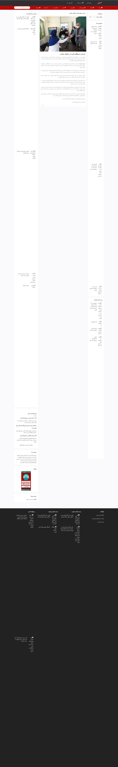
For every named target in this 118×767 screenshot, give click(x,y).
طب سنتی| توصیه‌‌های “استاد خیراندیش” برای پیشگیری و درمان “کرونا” (20, 639)
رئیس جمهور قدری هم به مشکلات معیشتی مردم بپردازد (94, 30)
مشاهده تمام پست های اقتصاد (26, 445)
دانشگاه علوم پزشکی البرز (23, 28)
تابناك (27, 455)
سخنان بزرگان (26, 285)
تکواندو (18, 455)
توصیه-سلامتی (23, 455)
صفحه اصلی (89, 3)
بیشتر (35, 415)
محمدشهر (31, 460)
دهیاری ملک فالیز (28, 458)
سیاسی (22, 458)
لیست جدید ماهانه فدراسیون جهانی (93, 288)
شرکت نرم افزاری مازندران (98, 518)
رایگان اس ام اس (100, 515)
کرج (28, 462)
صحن (20, 458)
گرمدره (25, 462)
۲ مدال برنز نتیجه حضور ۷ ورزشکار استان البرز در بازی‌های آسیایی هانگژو (21, 516)
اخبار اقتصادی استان (32, 413)
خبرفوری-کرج (28, 457)
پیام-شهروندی (25, 460)
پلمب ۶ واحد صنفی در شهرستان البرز (28, 418)
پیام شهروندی (94, 321)
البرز (29, 455)
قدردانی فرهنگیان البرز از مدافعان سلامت (72, 54)
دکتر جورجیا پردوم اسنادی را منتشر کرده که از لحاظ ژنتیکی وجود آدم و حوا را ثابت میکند (66, 528)
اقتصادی (32, 455)
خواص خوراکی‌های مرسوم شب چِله (93, 338)
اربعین (35, 455)
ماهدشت (35, 460)
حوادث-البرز (34, 457)
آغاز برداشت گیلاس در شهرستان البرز (28, 435)
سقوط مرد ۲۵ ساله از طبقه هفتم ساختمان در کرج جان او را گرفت (93, 306)
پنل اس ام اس (101, 522)
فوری (17, 458)
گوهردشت (22, 462)
